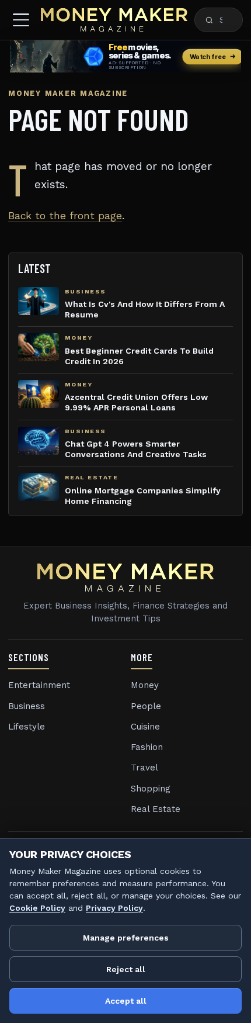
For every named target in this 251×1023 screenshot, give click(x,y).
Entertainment (39, 685)
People (146, 706)
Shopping (150, 788)
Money (145, 685)
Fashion (147, 747)
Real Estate (155, 809)
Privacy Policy (114, 908)
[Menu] (21, 20)
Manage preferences (126, 937)
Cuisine (145, 726)
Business (26, 706)
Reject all (125, 969)
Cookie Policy (37, 908)
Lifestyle (26, 726)
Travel (144, 767)
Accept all (126, 1000)
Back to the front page (65, 216)
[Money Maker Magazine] (114, 20)
